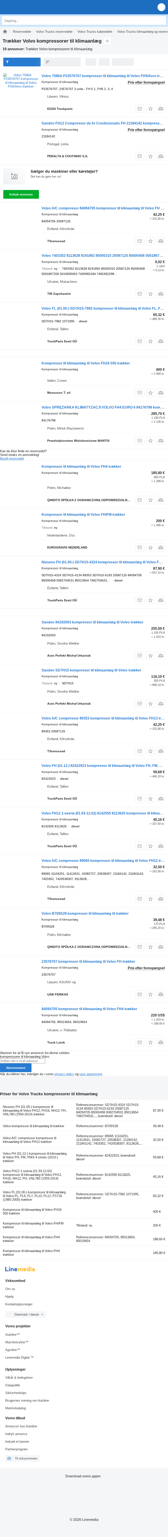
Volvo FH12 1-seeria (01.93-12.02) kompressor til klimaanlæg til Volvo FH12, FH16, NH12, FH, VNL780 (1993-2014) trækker (32, 1176)
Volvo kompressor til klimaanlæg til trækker (33, 1126)
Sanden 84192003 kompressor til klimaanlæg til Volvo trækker (92, 622)
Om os (10, 1289)
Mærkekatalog (15, 1408)
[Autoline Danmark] (28, 7)
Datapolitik (12, 1385)
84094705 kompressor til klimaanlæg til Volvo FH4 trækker (89, 1009)
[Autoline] (5, 31)
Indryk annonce (21, 194)
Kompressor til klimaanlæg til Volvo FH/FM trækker (83, 514)
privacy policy (64, 1074)
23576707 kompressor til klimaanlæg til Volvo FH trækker (88, 961)
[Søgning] (161, 20)
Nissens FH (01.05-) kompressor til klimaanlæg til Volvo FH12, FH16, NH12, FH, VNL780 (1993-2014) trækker (34, 1110)
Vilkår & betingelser (19, 1377)
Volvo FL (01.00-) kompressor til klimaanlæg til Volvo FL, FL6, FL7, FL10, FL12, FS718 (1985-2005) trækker (34, 1195)
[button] (161, 7)
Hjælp (9, 1296)
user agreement (90, 1074)
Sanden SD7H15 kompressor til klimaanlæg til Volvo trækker (91, 670)
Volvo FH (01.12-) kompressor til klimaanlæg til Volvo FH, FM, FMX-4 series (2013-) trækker (34, 1157)
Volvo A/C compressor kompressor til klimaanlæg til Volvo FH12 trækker (29, 1140)
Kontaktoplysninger (19, 1304)
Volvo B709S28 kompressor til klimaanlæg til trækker (85, 913)
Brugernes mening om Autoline (27, 1400)
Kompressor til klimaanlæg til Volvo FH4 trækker (81, 466)
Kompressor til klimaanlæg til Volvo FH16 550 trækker (86, 363)
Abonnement (15, 1068)
